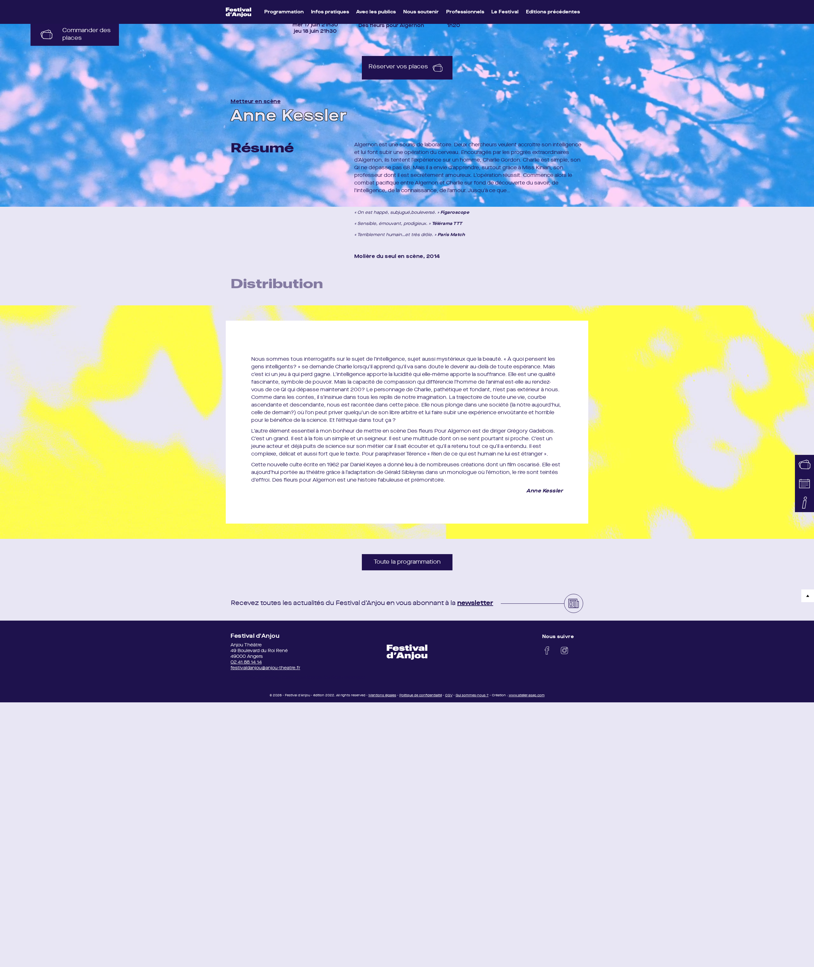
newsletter (475, 603)
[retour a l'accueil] (407, 652)
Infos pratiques (330, 12)
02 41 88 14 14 (246, 662)
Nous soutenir (421, 12)
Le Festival (505, 12)
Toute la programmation (407, 562)
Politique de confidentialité (420, 695)
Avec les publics (376, 12)
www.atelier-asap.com (527, 695)
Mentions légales (382, 695)
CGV (448, 695)
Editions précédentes (553, 12)
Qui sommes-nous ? (472, 695)
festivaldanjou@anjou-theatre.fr (265, 668)
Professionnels (465, 12)
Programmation (284, 12)
